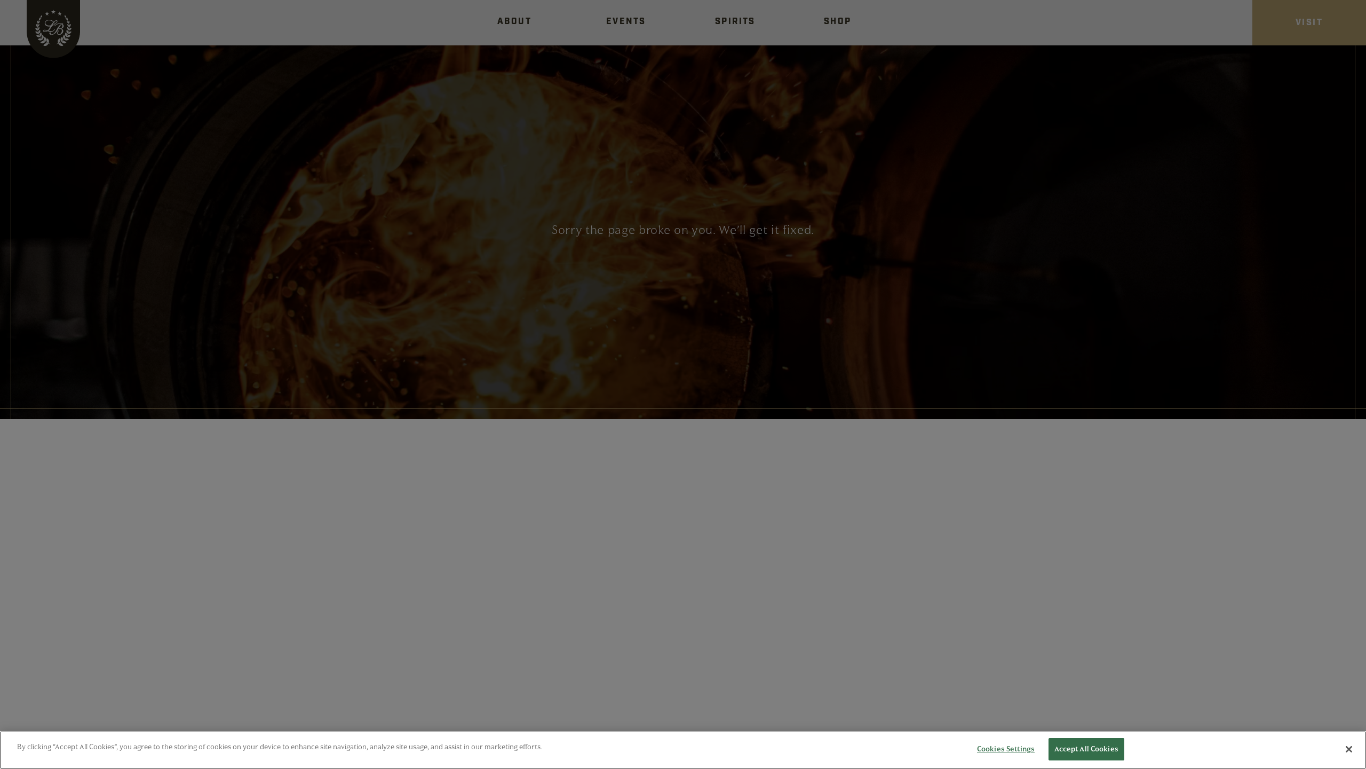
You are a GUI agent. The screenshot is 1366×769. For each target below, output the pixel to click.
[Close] (1349, 749)
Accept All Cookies (1086, 748)
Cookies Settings (1006, 748)
